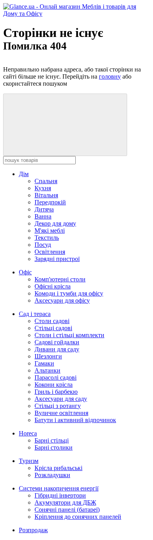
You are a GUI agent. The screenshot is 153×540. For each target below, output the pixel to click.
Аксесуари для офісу (62, 300)
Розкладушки (52, 475)
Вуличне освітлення (61, 413)
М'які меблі (50, 230)
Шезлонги (48, 356)
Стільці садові (53, 328)
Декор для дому (55, 223)
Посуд (43, 244)
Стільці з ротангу (58, 405)
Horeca (28, 433)
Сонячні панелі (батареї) (67, 509)
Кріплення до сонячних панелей (78, 516)
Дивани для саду (57, 349)
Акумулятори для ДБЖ (65, 502)
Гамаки (44, 363)
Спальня (46, 181)
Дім (24, 174)
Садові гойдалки (57, 342)
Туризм (28, 460)
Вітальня (46, 195)
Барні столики (54, 447)
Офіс (25, 272)
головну (110, 76)
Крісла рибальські (58, 468)
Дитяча (44, 209)
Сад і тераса (35, 313)
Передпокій (50, 202)
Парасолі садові (55, 377)
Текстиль (47, 237)
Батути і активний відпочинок (75, 420)
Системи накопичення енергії (58, 488)
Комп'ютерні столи (60, 279)
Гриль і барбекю (56, 391)
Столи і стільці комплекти (69, 335)
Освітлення (50, 251)
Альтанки (47, 370)
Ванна (43, 216)
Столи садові (52, 321)
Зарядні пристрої (57, 258)
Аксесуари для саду (61, 398)
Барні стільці (52, 440)
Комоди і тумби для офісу (69, 293)
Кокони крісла (54, 384)
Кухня (43, 188)
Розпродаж (33, 530)
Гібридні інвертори (60, 495)
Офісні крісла (53, 286)
